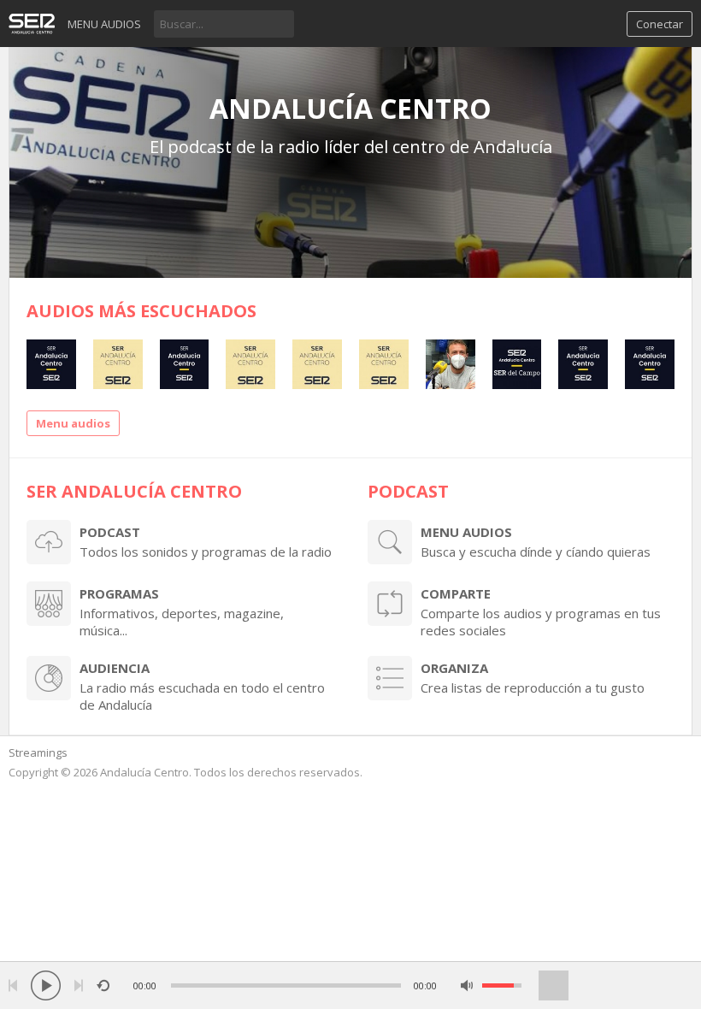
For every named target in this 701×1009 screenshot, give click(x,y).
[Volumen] (501, 985)
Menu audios (104, 24)
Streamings (38, 752)
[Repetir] (103, 985)
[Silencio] (467, 985)
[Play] (46, 985)
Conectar (659, 24)
